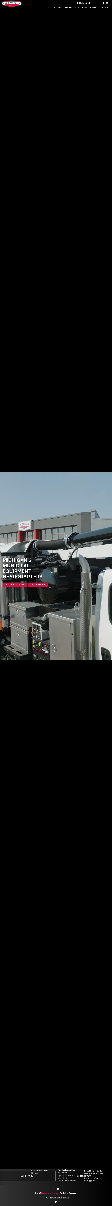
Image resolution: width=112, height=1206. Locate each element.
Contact (104, 7)
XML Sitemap (63, 1198)
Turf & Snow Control (67, 1181)
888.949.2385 (84, 3)
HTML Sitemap (49, 1198)
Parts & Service (91, 7)
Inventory (59, 7)
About (49, 7)
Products (78, 7)
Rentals (68, 7)
